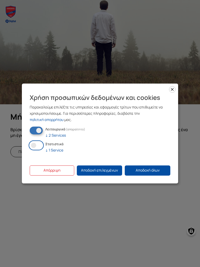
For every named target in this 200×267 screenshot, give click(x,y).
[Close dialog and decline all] (172, 89)
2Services (55, 135)
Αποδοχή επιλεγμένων (99, 170)
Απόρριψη (51, 170)
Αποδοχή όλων (148, 170)
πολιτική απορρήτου (47, 119)
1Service (54, 150)
